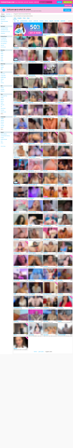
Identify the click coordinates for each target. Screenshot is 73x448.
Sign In (59, 2)
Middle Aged (3, 77)
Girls (15, 18)
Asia (1, 141)
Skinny (2, 65)
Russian (2, 122)
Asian (2, 57)
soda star (36, 21)
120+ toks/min (3, 43)
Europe (2, 137)
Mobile (2, 97)
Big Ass (2, 101)
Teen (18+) (3, 73)
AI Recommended (4, 21)
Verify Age (67, 10)
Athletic (2, 67)
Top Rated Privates (4, 29)
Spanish (2, 120)
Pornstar (2, 110)
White (2, 51)
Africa (2, 143)
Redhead (2, 91)
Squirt (2, 103)
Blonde (2, 87)
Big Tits (2, 99)
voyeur (30, 21)
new (18, 21)
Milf (1, 81)
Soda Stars (3, 33)
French (2, 123)
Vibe (1, 23)
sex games (31, 2)
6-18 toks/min (3, 38)
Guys (28, 18)
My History (3, 19)
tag (16, 2)
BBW (2, 69)
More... (2, 113)
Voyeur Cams (3, 112)
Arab (2, 59)
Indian (2, 60)
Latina (2, 55)
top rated (56, 21)
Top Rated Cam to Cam (5, 31)
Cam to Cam (3, 47)
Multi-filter (8, 14)
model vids (36, 2)
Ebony (2, 53)
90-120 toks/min (4, 41)
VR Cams (2, 104)
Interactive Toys (4, 96)
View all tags (3, 146)
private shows (20, 2)
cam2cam (63, 21)
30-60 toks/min (4, 40)
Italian (2, 127)
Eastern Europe (4, 139)
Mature (2, 79)
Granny (2, 82)
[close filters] (11, 14)
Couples (19, 18)
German (2, 125)
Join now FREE (68, 2)
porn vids (26, 2)
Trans (24, 18)
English (2, 118)
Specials (2, 45)
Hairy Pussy (3, 108)
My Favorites (3, 17)
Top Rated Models (4, 28)
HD (1, 106)
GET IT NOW (35, 32)
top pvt (51, 21)
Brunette (2, 89)
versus (46, 21)
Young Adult (3, 75)
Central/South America (5, 135)
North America (4, 134)
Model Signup (68, 5)
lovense (41, 21)
